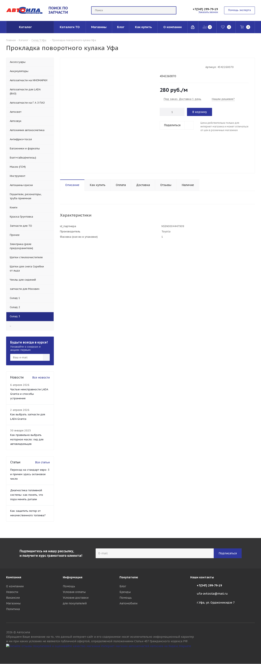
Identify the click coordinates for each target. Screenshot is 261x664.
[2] (165, 66)
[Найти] (171, 10)
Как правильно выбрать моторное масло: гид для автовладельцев (26, 439)
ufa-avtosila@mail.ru (212, 593)
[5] (177, 66)
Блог (122, 586)
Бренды (125, 592)
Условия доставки (75, 597)
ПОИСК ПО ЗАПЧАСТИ (58, 10)
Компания (13, 577)
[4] (173, 66)
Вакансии (13, 597)
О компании (15, 586)
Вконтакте (252, 653)
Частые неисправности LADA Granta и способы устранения (29, 394)
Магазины (13, 603)
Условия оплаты (74, 592)
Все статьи (42, 462)
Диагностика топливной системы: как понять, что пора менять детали (26, 495)
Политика (13, 609)
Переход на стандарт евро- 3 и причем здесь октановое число (30, 474)
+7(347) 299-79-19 (205, 9)
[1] (162, 66)
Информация (72, 577)
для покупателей (75, 603)
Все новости (41, 377)
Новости (12, 592)
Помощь (69, 586)
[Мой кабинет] (193, 27)
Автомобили (128, 603)
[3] (169, 66)
